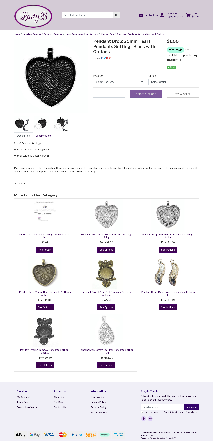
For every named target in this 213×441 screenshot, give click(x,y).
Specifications (44, 135)
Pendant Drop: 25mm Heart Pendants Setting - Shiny (106, 236)
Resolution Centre (27, 407)
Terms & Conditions (172, 412)
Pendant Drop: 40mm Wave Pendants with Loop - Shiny (168, 293)
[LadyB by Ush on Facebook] (143, 418)
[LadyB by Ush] (33, 14)
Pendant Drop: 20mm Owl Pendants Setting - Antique (106, 293)
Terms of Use (98, 397)
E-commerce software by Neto (184, 432)
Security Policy (99, 412)
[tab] (23, 135)
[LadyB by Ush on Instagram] (150, 418)
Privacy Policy (98, 402)
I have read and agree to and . (170, 412)
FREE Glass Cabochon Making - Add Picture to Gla (44, 236)
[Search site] (116, 15)
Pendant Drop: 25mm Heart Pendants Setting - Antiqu (168, 236)
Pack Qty (98, 75)
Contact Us (60, 407)
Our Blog (58, 402)
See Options (106, 249)
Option (152, 75)
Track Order (23, 402)
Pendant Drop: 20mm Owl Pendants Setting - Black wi (45, 351)
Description (23, 135)
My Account (23, 397)
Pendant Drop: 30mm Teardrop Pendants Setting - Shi (106, 351)
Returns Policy (98, 407)
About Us (59, 397)
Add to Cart (45, 249)
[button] (148, 15)
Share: (98, 58)
